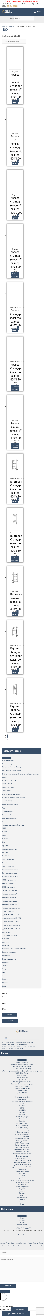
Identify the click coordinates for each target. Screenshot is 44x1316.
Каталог (11, 26)
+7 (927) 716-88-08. (23, 1228)
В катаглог (20, 1309)
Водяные (5, 962)
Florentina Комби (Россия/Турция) (13, 797)
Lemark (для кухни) (8, 863)
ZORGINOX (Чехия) (8, 787)
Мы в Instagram (22, 1235)
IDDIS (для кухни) (8, 859)
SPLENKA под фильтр (9, 890)
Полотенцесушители (9, 959)
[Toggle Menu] (6, 758)
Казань (13, 1244)
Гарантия (22, 1222)
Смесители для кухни (9, 849)
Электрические (7, 976)
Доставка (22, 1220)
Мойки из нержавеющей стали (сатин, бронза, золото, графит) (22, 1071)
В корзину (15, 101)
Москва (30, 1244)
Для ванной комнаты (9, 935)
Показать (10, 1015)
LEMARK (5, 832)
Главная (5, 26)
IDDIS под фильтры (9, 880)
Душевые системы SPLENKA (12, 929)
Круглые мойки (7, 808)
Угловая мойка (7, 815)
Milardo (4, 842)
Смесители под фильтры (10, 870)
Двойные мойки (7, 811)
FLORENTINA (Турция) (9, 780)
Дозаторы (5, 945)
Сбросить (10, 1021)
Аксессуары (6, 932)
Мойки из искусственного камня (13, 764)
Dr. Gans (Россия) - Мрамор (11, 770)
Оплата (22, 1218)
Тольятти (8, 1244)
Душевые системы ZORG (10, 922)
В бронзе (5, 938)
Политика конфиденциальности (12, 1048)
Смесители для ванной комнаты (13, 825)
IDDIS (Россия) (7, 784)
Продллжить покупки (16, 1313)
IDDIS (4, 828)
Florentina (5, 856)
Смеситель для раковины (11, 908)
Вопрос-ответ (22, 1225)
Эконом (5, 965)
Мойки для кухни (8, 761)
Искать (12, 18)
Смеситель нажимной (9, 894)
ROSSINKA (5, 839)
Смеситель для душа (9, 905)
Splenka (5, 846)
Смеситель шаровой (9, 897)
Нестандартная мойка (9, 818)
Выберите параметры (15, 275)
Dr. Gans (5, 852)
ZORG (4, 835)
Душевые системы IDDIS (10, 915)
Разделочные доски (9, 952)
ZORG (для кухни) (8, 866)
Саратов (25, 1244)
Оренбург (19, 1244)
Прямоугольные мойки (10, 804)
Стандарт (5, 969)
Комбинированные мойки (11, 794)
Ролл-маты (6, 956)
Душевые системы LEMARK (11, 918)
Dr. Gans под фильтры (9, 873)
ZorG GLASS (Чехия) (9, 801)
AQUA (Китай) (6, 791)
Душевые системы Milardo (11, 925)
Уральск (41, 1244)
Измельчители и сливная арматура (14, 948)
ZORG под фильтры (8, 887)
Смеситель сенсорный (9, 901)
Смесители (6, 822)
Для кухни (5, 942)
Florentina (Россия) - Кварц (11, 767)
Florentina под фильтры (10, 876)
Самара (2, 1244)
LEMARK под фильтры (9, 883)
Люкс (4, 972)
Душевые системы (8, 911)
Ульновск (35, 1244)
